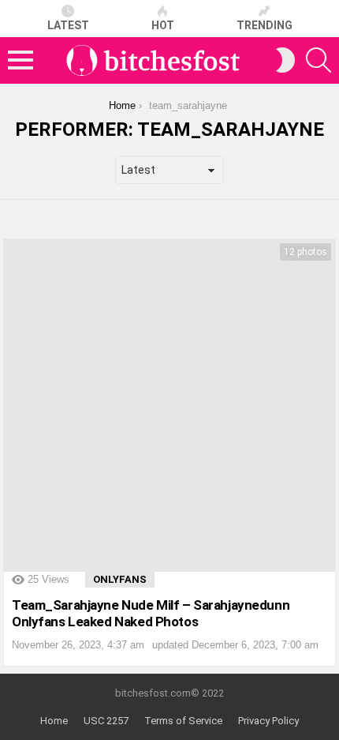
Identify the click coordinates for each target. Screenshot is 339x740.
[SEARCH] (318, 60)
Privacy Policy (268, 721)
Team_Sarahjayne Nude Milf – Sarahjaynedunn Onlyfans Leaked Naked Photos (150, 613)
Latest (68, 25)
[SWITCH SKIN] (285, 60)
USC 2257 (106, 721)
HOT (162, 25)
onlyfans (120, 579)
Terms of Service (183, 721)
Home (54, 721)
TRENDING (264, 25)
